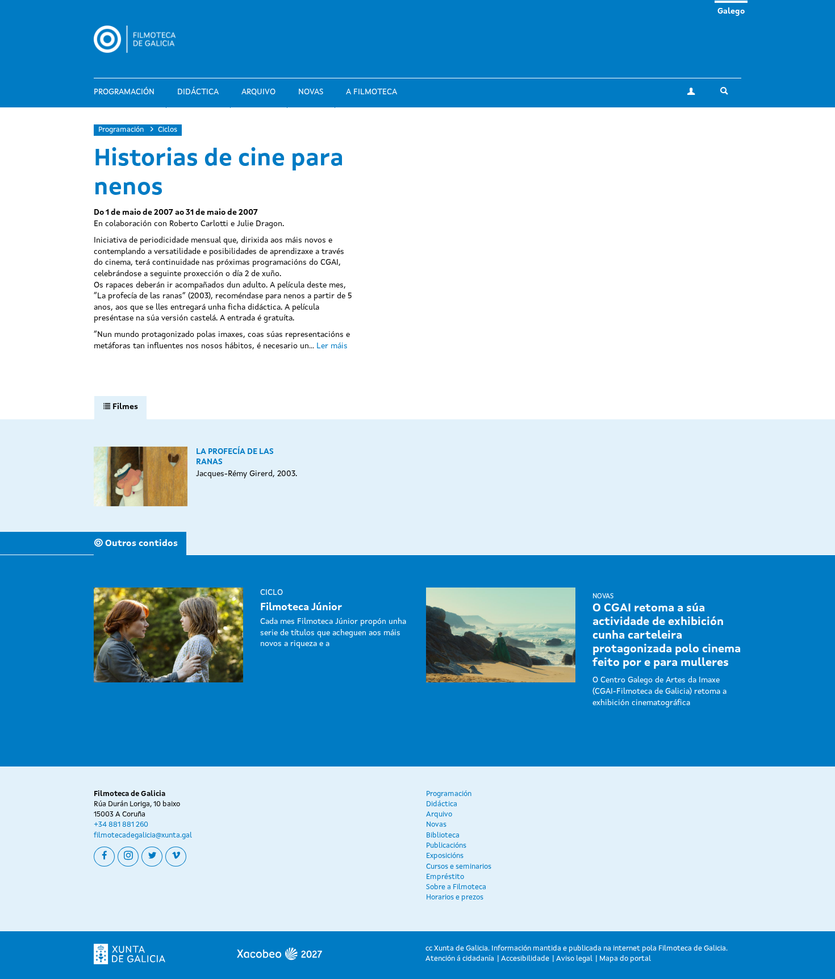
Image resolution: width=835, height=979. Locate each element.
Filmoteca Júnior (301, 607)
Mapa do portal (625, 959)
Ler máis (332, 346)
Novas (310, 92)
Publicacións (446, 845)
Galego (731, 11)
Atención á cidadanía (459, 959)
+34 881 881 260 (121, 824)
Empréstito (445, 877)
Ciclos (167, 130)
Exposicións (445, 856)
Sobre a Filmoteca (456, 887)
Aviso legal (574, 959)
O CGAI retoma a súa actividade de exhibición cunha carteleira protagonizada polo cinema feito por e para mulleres (666, 636)
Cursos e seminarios (458, 866)
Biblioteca (443, 835)
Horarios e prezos (454, 897)
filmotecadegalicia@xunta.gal (143, 835)
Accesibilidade (525, 959)
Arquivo (258, 92)
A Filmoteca (371, 92)
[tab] (120, 407)
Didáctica (198, 92)
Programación (124, 92)
